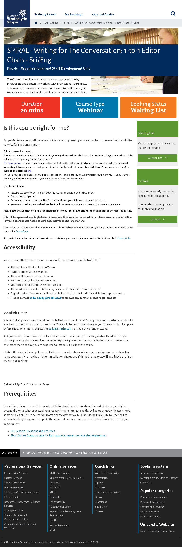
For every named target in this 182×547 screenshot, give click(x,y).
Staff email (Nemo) (60, 473)
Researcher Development (154, 497)
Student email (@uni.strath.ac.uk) (67, 478)
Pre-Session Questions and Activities (33, 430)
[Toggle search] (173, 13)
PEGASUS (55, 487)
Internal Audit (11, 497)
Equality (99, 482)
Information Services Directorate (21, 492)
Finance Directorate (14, 482)
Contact (155, 219)
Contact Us (146, 482)
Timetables (55, 497)
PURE (53, 492)
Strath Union (101, 506)
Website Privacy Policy (107, 473)
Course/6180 (22, 231)
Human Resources (13, 487)
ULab (52, 529)
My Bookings (74, 14)
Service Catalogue (59, 525)
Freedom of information (107, 492)
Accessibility (101, 478)
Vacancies (100, 487)
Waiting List (155, 157)
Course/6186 (123, 238)
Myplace (54, 482)
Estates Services (13, 478)
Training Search (45, 14)
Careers (99, 511)
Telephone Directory (61, 506)
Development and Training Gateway (159, 478)
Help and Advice (102, 14)
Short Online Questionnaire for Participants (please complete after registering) (59, 435)
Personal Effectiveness (152, 502)
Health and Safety (149, 511)
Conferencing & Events (16, 473)
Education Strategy (150, 516)
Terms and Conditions (151, 473)
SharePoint (101, 502)
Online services (63, 466)
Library (98, 497)
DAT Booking (10, 452)
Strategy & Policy (13, 510)
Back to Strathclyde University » (157, 531)
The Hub (54, 520)
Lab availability (57, 502)
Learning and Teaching (152, 507)
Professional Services (23, 466)
